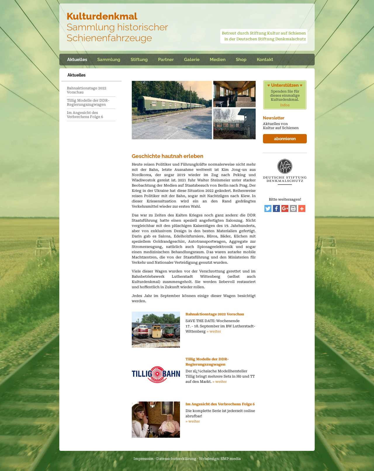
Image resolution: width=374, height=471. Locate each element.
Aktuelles (77, 59)
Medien (218, 59)
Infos (285, 105)
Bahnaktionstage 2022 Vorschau (86, 90)
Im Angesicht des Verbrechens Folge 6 (85, 115)
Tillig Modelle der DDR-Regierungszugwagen (88, 102)
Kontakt (265, 59)
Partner (166, 59)
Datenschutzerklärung (176, 459)
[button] (267, 208)
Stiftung (139, 59)
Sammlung (108, 59)
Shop (241, 59)
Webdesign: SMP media (220, 459)
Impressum (144, 459)
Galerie (192, 59)
